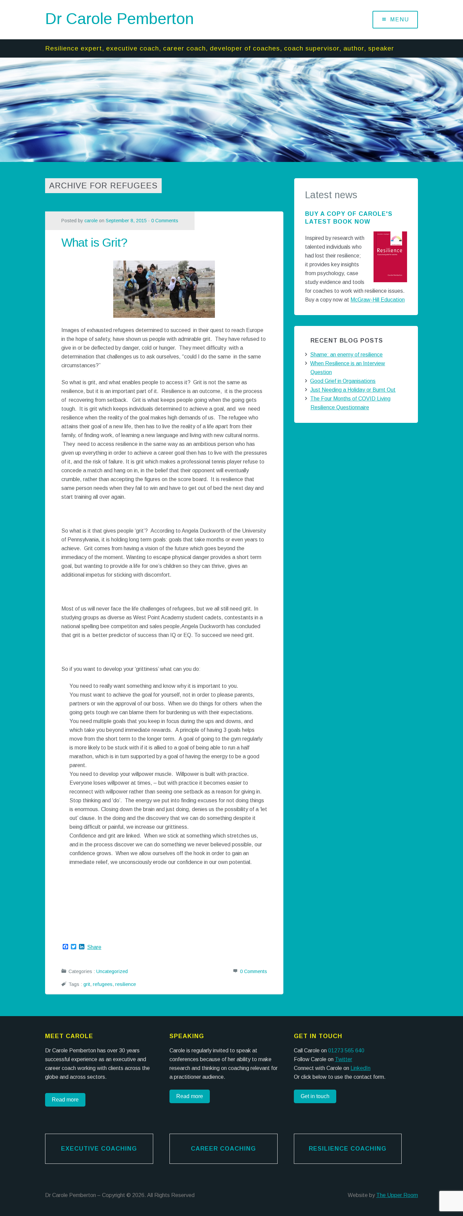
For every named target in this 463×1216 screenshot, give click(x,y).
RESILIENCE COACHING (347, 1148)
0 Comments (164, 220)
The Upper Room (397, 1195)
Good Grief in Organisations (343, 381)
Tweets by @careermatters (327, 438)
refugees (103, 984)
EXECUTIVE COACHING (99, 1148)
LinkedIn (360, 1068)
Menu (399, 19)
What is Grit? (94, 242)
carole (91, 220)
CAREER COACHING (223, 1148)
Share (94, 947)
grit (86, 984)
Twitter (343, 1059)
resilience (125, 984)
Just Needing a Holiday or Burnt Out (353, 390)
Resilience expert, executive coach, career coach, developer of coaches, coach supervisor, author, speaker (219, 48)
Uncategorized (112, 971)
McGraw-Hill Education (377, 300)
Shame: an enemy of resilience (346, 354)
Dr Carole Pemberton (119, 18)
